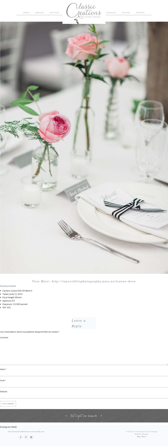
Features (111, 12)
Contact (140, 12)
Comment (4, 337)
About (26, 12)
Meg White (142, 437)
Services (54, 12)
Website (3, 391)
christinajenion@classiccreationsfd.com (26, 431)
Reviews (126, 12)
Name (3, 369)
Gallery (40, 12)
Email (3, 380)
